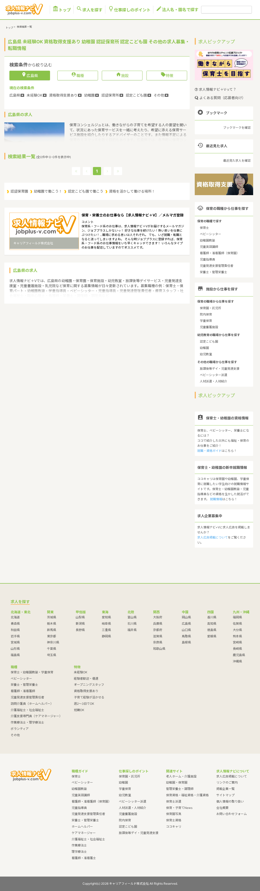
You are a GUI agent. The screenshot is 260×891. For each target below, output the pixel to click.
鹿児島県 (239, 655)
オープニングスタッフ (89, 684)
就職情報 (216, 499)
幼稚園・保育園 (176, 782)
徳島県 (211, 630)
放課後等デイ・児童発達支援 (219, 368)
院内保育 (206, 314)
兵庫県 (157, 623)
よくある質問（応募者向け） (222, 98)
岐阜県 (106, 623)
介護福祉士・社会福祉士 (27, 710)
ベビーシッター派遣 (213, 375)
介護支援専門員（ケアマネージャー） (36, 716)
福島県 (15, 655)
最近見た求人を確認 (237, 160)
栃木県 (51, 623)
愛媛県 (211, 636)
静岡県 (106, 636)
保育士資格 (173, 820)
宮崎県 (237, 642)
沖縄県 (237, 661)
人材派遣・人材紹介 (213, 381)
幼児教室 (206, 354)
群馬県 (51, 630)
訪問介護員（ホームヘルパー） (32, 704)
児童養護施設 (209, 327)
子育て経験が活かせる (89, 697)
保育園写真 (173, 814)
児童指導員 (207, 259)
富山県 (132, 617)
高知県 (211, 623)
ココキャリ (173, 826)
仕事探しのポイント (129, 9)
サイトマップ (225, 795)
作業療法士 (79, 845)
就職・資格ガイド (209, 451)
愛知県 (106, 617)
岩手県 (15, 636)
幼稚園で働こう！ (48, 191)
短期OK (79, 710)
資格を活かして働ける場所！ (132, 191)
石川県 (132, 623)
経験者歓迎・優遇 (86, 678)
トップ (62, 9)
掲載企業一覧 (225, 789)
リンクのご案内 (227, 782)
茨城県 (51, 617)
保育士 (204, 228)
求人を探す (89, 9)
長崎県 (237, 649)
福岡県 (237, 617)
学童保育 (206, 321)
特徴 (166, 75)
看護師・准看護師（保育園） (219, 253)
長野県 (80, 630)
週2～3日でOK (84, 704)
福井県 (132, 630)
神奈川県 (53, 642)
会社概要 (222, 808)
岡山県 (186, 617)
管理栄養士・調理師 (179, 789)
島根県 (186, 642)
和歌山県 (159, 649)
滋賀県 (157, 636)
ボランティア (20, 729)
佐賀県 (237, 623)
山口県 (186, 630)
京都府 (157, 630)
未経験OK (80, 672)
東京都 (51, 636)
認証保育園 (19, 191)
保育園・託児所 (210, 308)
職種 (77, 75)
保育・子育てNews (179, 808)
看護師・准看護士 (84, 858)
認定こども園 (209, 341)
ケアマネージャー (84, 833)
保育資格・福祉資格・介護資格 (187, 795)
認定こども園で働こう (85, 191)
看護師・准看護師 (23, 691)
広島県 (186, 623)
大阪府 (157, 617)
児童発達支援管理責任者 (216, 266)
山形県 (15, 649)
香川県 (211, 617)
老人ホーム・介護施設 (181, 776)
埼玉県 (51, 655)
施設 (122, 75)
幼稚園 (204, 348)
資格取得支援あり (86, 691)
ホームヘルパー (82, 826)
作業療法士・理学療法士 (27, 722)
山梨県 (80, 617)
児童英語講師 (209, 247)
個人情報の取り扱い (230, 801)
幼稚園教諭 (207, 240)
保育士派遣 (173, 801)
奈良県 (157, 642)
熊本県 (237, 636)
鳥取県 (186, 636)
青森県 (15, 623)
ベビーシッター (210, 234)
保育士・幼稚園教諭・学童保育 (32, 672)
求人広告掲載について (212, 537)
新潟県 (80, 623)
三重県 (106, 630)
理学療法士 (79, 851)
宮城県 (15, 642)
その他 (15, 735)
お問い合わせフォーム (231, 814)
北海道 (15, 617)
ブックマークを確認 (237, 127)
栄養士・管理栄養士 (213, 272)
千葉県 (51, 649)
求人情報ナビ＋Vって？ (217, 89)
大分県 (237, 630)
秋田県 (15, 630)
